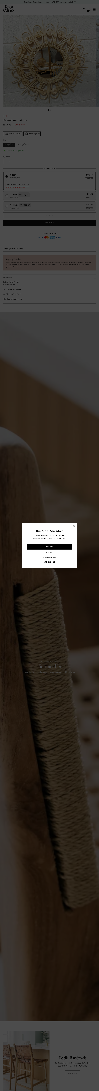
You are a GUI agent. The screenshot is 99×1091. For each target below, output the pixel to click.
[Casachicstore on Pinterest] (49, 562)
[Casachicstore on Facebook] (45, 562)
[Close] (74, 526)
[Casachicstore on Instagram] (53, 562)
